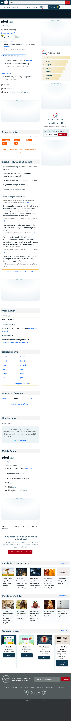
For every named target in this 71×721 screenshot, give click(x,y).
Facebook (26, 692)
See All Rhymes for (20, 384)
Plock (4, 398)
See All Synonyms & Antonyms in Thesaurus (20, 150)
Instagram (44, 692)
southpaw (55, 123)
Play (8, 655)
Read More (26, 202)
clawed (23, 365)
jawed (22, 377)
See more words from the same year (16, 343)
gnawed (23, 373)
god (4, 377)
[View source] (4, 221)
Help (7, 687)
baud (5, 361)
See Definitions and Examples (55, 127)
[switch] (9, 36)
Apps (21, 687)
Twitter (32, 692)
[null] (62, 123)
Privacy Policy (50, 687)
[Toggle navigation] (2, 2)
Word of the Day (55, 119)
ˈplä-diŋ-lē (17, 92)
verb (11, 21)
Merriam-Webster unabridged (20, 552)
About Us (14, 687)
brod (4, 365)
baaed (22, 357)
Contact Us (40, 687)
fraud (5, 373)
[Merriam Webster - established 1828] (6, 2)
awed (5, 357)
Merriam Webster (6, 679)
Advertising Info (29, 687)
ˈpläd (4, 25)
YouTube (38, 692)
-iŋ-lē (18, 490)
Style (4, 423)
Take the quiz (62, 663)
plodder (29, 398)
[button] (42, 7)
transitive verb (6, 73)
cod (4, 369)
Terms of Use (60, 687)
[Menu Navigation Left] (2, 7)
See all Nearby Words (19, 404)
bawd (22, 361)
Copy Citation (21, 440)
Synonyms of (8, 33)
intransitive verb (7, 41)
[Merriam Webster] (55, 115)
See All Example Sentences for (19, 271)
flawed (23, 369)
